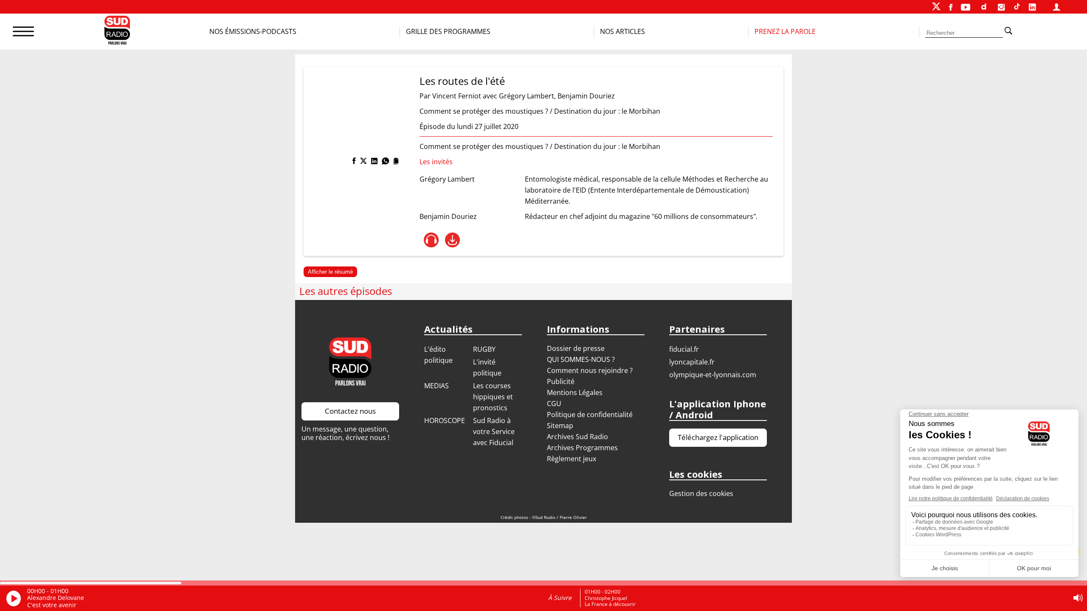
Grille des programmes (448, 31)
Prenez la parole (785, 31)
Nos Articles (622, 31)
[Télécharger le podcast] (452, 240)
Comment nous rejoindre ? (590, 370)
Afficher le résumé (330, 272)
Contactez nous (350, 411)
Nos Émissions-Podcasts (252, 31)
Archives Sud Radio (577, 436)
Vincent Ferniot (456, 96)
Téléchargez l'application (718, 437)
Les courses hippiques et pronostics (493, 396)
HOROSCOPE (444, 420)
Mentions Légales (575, 392)
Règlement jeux (571, 458)
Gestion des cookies (701, 493)
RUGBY (484, 349)
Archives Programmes (582, 447)
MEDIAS (436, 385)
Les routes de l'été (462, 81)
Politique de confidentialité (590, 414)
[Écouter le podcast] (431, 240)
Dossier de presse (576, 348)
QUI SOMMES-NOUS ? (581, 359)
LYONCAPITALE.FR (692, 362)
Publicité (560, 381)
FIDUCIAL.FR (684, 349)
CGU (554, 403)
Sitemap (560, 425)
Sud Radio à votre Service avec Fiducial (494, 431)
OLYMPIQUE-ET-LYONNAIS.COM (712, 374)
